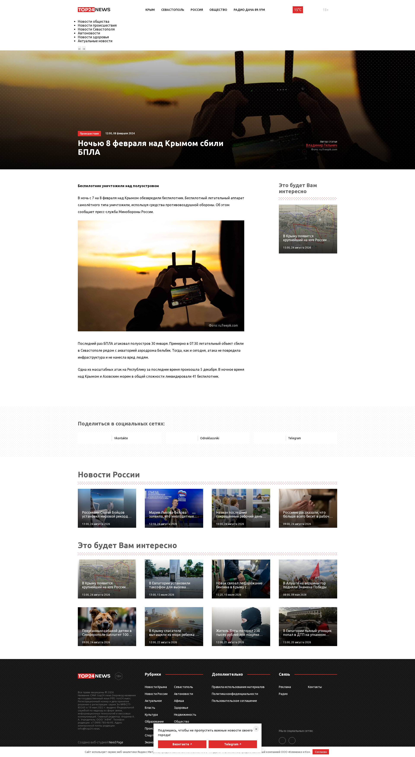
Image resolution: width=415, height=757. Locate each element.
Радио (283, 694)
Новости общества (93, 21)
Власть (150, 707)
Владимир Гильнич (321, 145)
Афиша (179, 700)
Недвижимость (185, 714)
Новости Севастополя (96, 29)
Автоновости (89, 33)
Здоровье (181, 707)
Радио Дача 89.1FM (249, 9)
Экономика (152, 742)
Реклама (285, 687)
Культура (151, 714)
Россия (197, 9)
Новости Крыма (156, 687)
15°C (298, 10)
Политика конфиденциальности (235, 694)
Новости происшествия (97, 25)
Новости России (156, 694)
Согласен (321, 751)
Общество (218, 9)
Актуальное (153, 700)
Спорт (149, 735)
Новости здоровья (93, 37)
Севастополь (172, 9)
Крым (150, 9)
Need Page (116, 742)
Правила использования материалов (238, 687)
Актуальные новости (95, 41)
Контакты (315, 687)
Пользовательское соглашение (234, 700)
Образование (154, 721)
